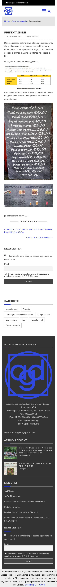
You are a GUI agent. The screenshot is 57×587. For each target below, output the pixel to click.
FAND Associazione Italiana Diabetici (20, 512)
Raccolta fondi (37, 320)
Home (7, 21)
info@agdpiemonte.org (18, 3)
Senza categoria (19, 21)
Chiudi (42, 585)
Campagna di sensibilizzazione (19, 314)
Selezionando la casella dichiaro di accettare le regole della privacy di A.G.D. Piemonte (26, 275)
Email (6, 264)
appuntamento (12, 309)
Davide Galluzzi (32, 36)
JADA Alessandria (12, 496)
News (24, 320)
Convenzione (11, 320)
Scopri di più (30, 585)
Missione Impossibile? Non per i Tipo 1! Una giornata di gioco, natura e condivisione (36, 450)
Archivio (26, 309)
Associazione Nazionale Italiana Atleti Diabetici (25, 501)
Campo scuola (43, 314)
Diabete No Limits (12, 507)
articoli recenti (16, 440)
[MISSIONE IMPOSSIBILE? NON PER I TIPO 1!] (10, 474)
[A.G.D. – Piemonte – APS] (14, 11)
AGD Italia (8, 491)
